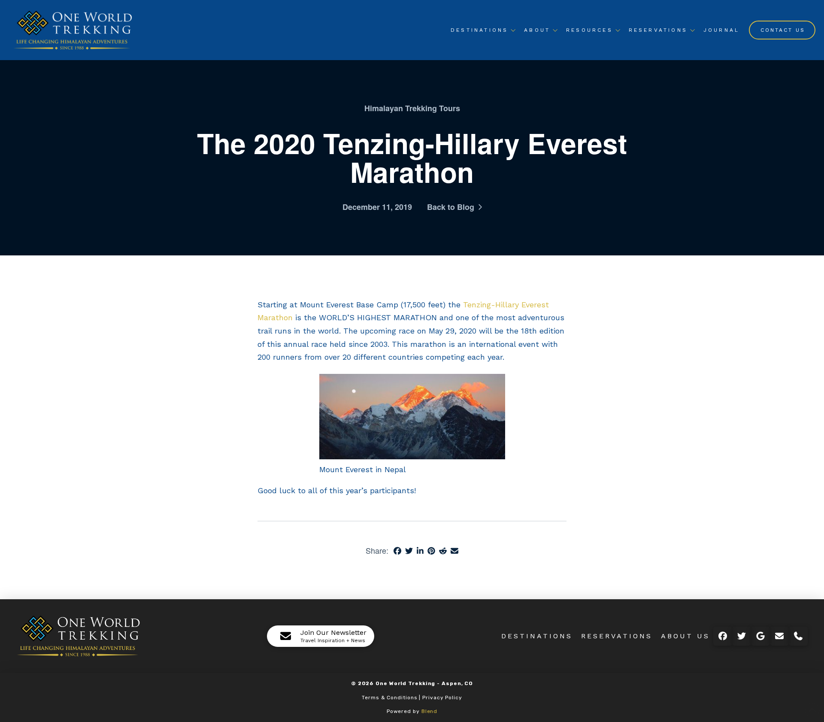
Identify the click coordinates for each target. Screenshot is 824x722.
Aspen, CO (457, 683)
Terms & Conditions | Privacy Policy (412, 698)
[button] (320, 636)
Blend (429, 711)
